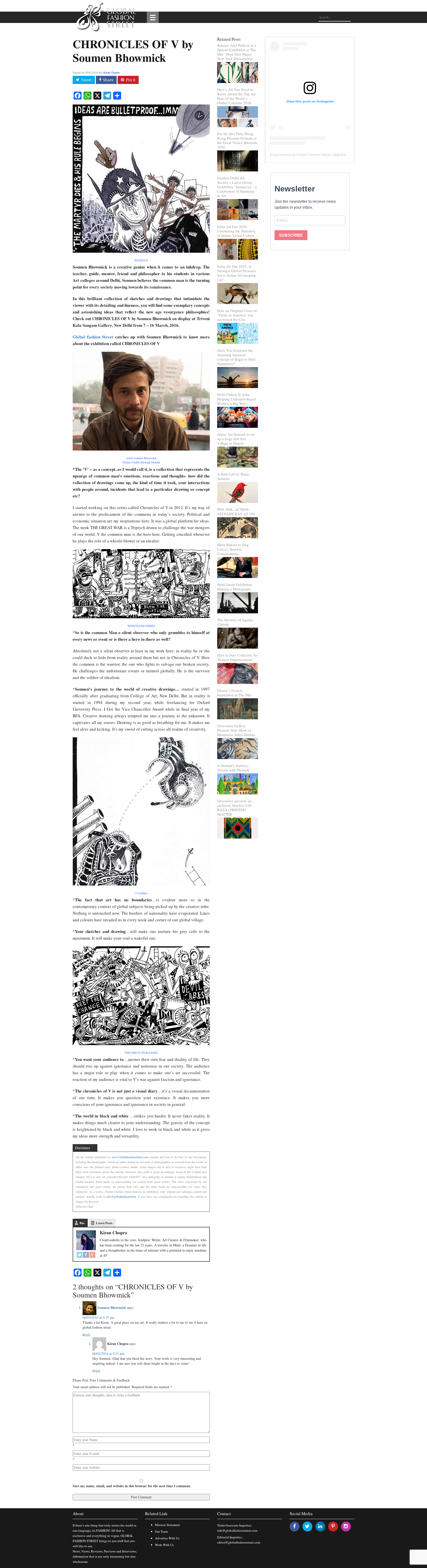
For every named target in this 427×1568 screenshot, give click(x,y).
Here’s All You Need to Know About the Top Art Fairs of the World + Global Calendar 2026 (236, 96)
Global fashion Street (93, 337)
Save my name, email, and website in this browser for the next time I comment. (132, 1486)
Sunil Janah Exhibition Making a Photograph (234, 586)
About (78, 1513)
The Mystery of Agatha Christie (235, 622)
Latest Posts (104, 1222)
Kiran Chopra (111, 72)
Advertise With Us (167, 1538)
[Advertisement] (309, 296)
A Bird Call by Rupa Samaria (233, 476)
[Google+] (92, 1255)
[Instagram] (346, 1526)
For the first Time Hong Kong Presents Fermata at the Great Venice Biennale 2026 (237, 140)
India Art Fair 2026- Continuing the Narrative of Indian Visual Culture (236, 231)
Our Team (161, 1531)
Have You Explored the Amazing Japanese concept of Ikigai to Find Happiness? (236, 357)
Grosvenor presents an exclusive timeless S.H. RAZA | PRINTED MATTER (234, 807)
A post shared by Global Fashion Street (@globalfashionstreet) (318, 155)
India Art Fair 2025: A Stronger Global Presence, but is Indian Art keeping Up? (237, 273)
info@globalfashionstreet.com (237, 1530)
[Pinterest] (333, 1526)
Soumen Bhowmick (111, 1307)
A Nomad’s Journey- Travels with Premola (233, 767)
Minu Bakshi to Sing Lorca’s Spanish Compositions (233, 549)
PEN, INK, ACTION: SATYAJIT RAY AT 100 (236, 511)
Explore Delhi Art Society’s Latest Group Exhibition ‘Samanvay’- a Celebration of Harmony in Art (237, 186)
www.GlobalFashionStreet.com (129, 1157)
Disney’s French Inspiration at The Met (234, 692)
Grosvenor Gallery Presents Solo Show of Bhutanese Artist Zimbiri (236, 730)
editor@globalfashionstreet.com (238, 1542)
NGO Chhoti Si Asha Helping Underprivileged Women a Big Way (236, 399)
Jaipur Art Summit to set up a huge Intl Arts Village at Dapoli (236, 439)
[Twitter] (80, 1255)
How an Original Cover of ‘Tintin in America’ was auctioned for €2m (237, 315)
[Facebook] (86, 1255)
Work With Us (164, 1545)
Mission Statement (167, 1525)
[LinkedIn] (320, 1526)
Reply (87, 1334)
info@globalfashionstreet (121, 1196)
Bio (82, 1222)
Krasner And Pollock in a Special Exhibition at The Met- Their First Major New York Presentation (236, 52)
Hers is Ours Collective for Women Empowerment (237, 657)
